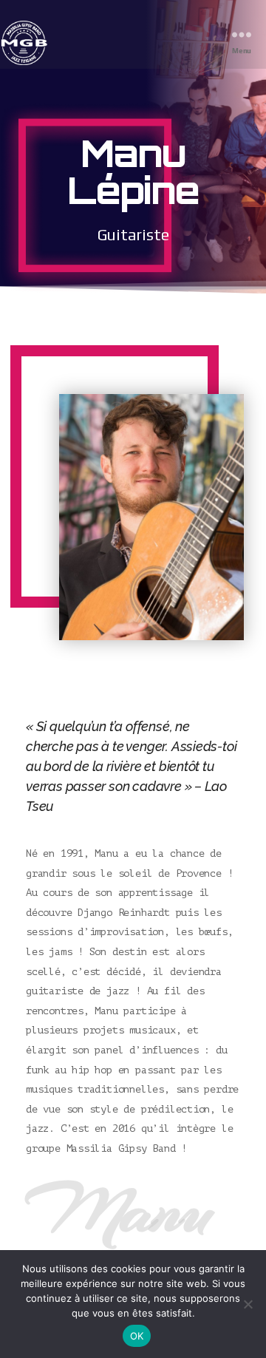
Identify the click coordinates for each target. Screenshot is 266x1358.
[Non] (247, 1304)
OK (137, 1336)
